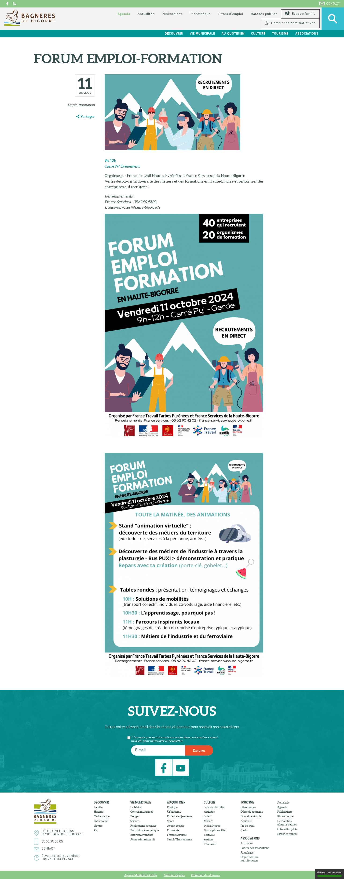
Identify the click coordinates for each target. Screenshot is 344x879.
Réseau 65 (210, 844)
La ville (98, 807)
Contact (333, 3)
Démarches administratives (293, 23)
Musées (208, 820)
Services (135, 820)
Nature (98, 825)
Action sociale (175, 825)
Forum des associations (255, 847)
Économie (173, 830)
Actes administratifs (142, 839)
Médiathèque (212, 825)
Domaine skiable (251, 816)
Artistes (208, 839)
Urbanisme (174, 811)
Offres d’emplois (287, 829)
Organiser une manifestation (250, 858)
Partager (88, 116)
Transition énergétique (144, 830)
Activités (209, 811)
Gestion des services (329, 872)
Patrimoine (101, 820)
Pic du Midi (247, 825)
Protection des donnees (205, 875)
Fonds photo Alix (214, 830)
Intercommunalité (141, 834)
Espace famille (303, 13)
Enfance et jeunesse (179, 816)
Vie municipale (140, 802)
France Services (177, 834)
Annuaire (247, 843)
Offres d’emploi (230, 14)
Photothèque (200, 14)
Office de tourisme (252, 811)
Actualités (146, 14)
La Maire (135, 807)
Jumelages (247, 852)
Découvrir (101, 802)
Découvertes (248, 807)
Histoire (98, 811)
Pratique (172, 807)
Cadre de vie (102, 816)
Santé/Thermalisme (179, 839)
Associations (250, 838)
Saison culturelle (214, 807)
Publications (172, 14)
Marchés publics (264, 14)
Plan (96, 830)
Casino (245, 830)
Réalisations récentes (143, 825)
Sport (170, 820)
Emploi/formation (81, 105)
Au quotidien (176, 802)
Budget (134, 816)
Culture (210, 802)
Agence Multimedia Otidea (140, 875)
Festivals (209, 834)
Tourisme (247, 802)
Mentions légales (174, 875)
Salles (207, 816)
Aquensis (246, 820)
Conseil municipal (141, 811)
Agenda (124, 14)
